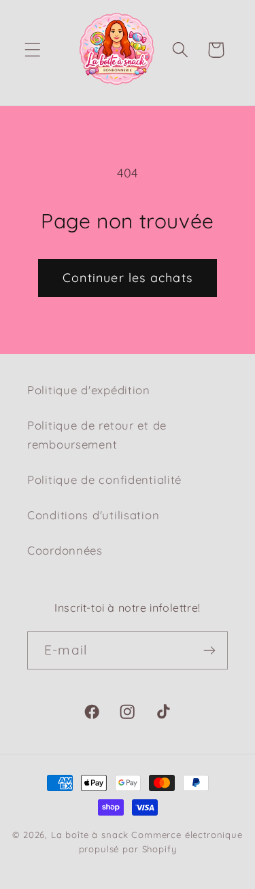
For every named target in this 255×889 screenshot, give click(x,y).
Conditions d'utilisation (93, 515)
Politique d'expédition (88, 390)
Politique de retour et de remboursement (97, 434)
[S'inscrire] (209, 650)
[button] (33, 50)
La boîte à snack (90, 834)
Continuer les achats (127, 277)
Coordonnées (65, 550)
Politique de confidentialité (104, 479)
